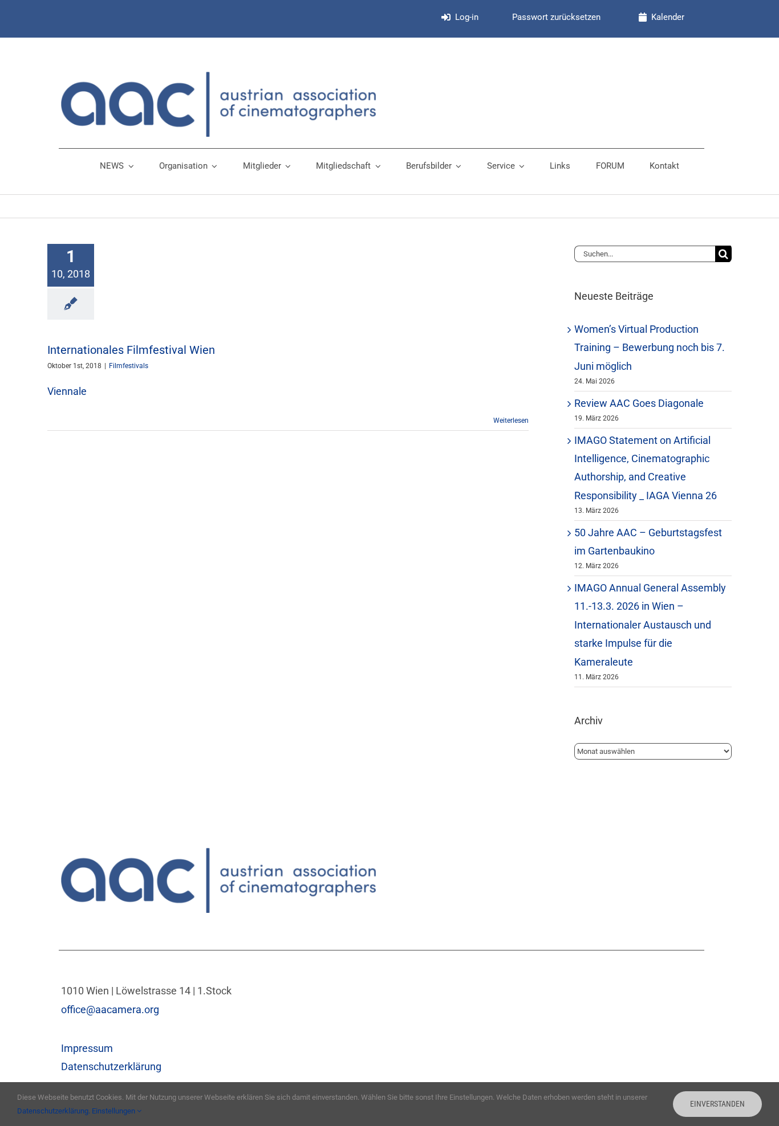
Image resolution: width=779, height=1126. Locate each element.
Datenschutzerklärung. (54, 1111)
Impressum (87, 1048)
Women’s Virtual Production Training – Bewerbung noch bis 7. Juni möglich (649, 347)
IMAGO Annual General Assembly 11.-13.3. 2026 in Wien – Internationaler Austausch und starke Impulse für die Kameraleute (650, 625)
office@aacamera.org (110, 1009)
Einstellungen (114, 1111)
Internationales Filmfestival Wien (131, 350)
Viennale (67, 391)
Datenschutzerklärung (111, 1066)
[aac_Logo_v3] (218, 77)
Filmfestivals (128, 366)
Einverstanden (717, 1103)
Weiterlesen (511, 421)
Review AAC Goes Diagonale (639, 403)
